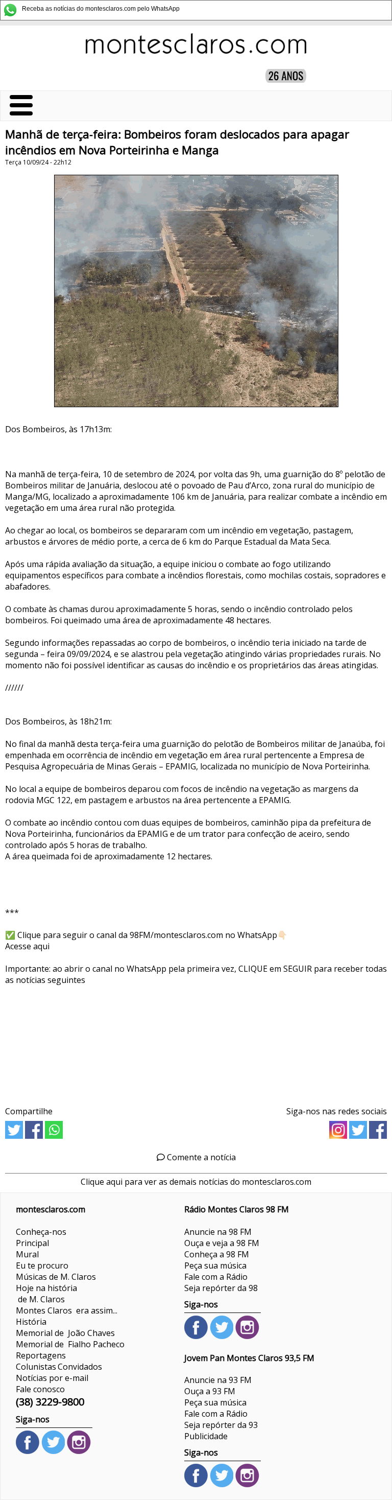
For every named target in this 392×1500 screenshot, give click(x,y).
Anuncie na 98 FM (218, 1231)
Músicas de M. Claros (56, 1276)
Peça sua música (215, 1265)
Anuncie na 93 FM (218, 1380)
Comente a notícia (200, 1157)
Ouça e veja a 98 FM (221, 1243)
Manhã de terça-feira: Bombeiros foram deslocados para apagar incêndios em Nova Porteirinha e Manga (177, 142)
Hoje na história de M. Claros (46, 1293)
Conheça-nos (41, 1231)
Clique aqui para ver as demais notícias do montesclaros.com (196, 1181)
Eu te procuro (42, 1265)
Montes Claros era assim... (66, 1310)
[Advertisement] (196, 1042)
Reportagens (41, 1355)
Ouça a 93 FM (209, 1391)
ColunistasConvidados (59, 1366)
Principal (32, 1243)
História (31, 1321)
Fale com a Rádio (216, 1276)
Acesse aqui (27, 946)
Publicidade (206, 1436)
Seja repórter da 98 (221, 1288)
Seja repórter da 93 (221, 1425)
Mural (27, 1254)
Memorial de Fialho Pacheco (70, 1344)
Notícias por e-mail (52, 1378)
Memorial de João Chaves (65, 1333)
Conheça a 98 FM (216, 1254)
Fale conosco (40, 1389)
